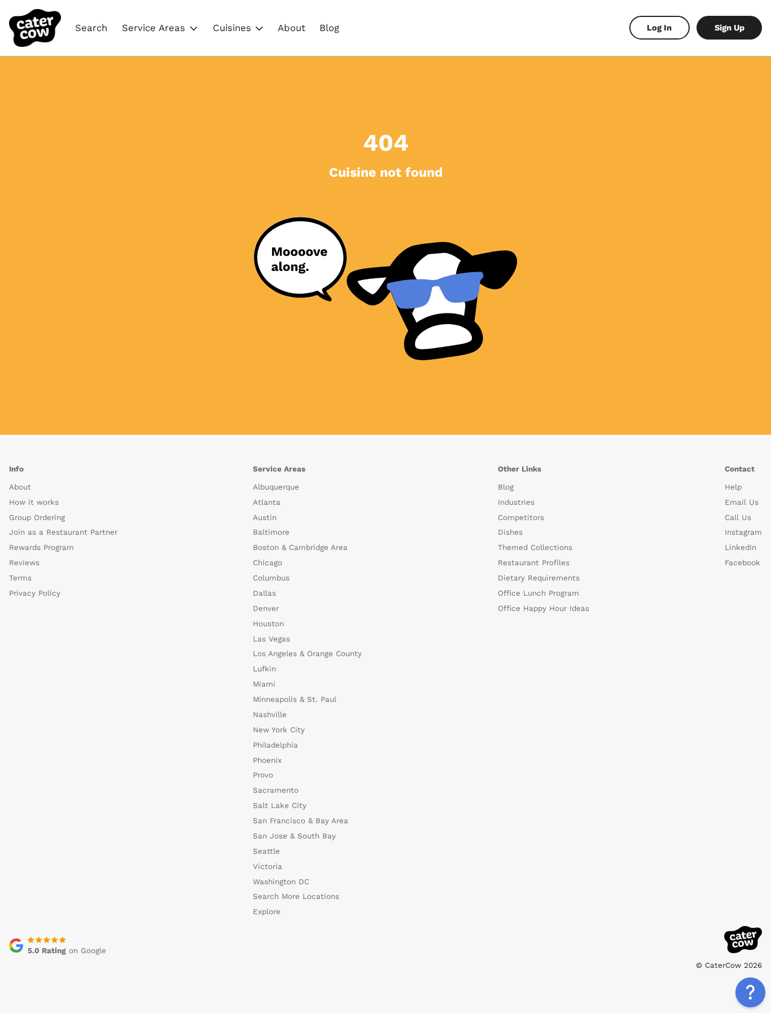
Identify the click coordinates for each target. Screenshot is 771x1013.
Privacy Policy (34, 593)
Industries (516, 502)
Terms (20, 578)
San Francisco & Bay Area (300, 820)
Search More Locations (296, 896)
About (291, 27)
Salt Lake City (279, 805)
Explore (267, 911)
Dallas (264, 593)
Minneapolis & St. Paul (294, 699)
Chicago (267, 562)
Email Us (742, 502)
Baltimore (271, 532)
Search (91, 27)
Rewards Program (41, 547)
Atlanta (267, 502)
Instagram (743, 532)
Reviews (24, 562)
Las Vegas (271, 639)
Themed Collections (535, 547)
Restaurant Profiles (534, 562)
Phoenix (267, 760)
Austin (265, 517)
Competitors (521, 517)
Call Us (738, 517)
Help (733, 487)
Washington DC (281, 881)
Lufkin (264, 669)
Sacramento (276, 790)
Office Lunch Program (538, 593)
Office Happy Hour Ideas (543, 608)
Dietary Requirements (539, 578)
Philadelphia (275, 745)
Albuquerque (276, 487)
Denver (266, 608)
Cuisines (239, 29)
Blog (329, 27)
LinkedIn (740, 547)
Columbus (271, 578)
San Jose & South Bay (294, 836)
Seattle (266, 851)
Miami (264, 684)
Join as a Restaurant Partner (63, 532)
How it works (34, 502)
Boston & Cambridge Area (300, 547)
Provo (263, 775)
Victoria (267, 866)
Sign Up (729, 28)
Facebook (742, 562)
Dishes (510, 532)
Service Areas (161, 29)
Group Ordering (37, 517)
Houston (268, 623)
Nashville (270, 714)
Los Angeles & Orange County (307, 653)
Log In (659, 28)
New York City (279, 730)
